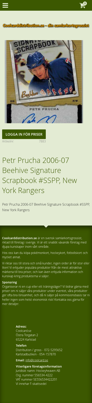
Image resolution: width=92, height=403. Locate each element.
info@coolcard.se (36, 360)
